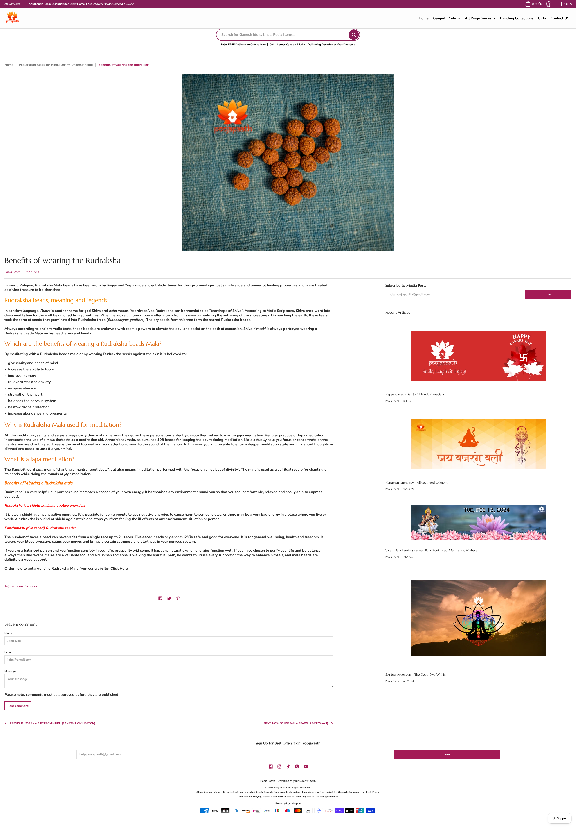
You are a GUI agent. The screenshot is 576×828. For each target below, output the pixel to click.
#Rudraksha (20, 586)
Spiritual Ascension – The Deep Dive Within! (415, 674)
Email (8, 652)
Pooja (33, 586)
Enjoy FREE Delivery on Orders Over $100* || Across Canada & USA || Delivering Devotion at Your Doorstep (288, 44)
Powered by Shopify (288, 803)
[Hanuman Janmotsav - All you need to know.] (478, 444)
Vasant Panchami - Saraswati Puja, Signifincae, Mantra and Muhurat (432, 550)
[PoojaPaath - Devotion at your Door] (12, 18)
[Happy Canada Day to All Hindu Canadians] (478, 355)
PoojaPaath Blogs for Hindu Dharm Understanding (56, 65)
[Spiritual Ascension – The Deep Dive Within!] (478, 618)
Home (8, 65)
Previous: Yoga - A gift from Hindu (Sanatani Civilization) (52, 723)
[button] (533, 4)
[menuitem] (558, 4)
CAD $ (568, 4)
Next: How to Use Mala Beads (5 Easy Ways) (296, 723)
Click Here (119, 568)
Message (10, 671)
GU (558, 4)
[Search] (354, 34)
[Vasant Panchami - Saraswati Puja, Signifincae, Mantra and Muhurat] (478, 522)
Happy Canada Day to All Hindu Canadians (414, 394)
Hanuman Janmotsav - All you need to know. (416, 483)
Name (8, 633)
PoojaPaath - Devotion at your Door (283, 781)
